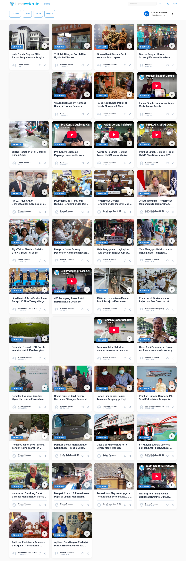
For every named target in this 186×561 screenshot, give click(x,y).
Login (174, 3)
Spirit (38, 14)
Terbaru (15, 14)
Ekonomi (17, 47)
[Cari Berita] (160, 4)
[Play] (172, 13)
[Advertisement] (29, 95)
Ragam (49, 14)
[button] (45, 65)
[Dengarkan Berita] (45, 46)
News (27, 14)
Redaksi (46, 3)
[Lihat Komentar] (40, 65)
